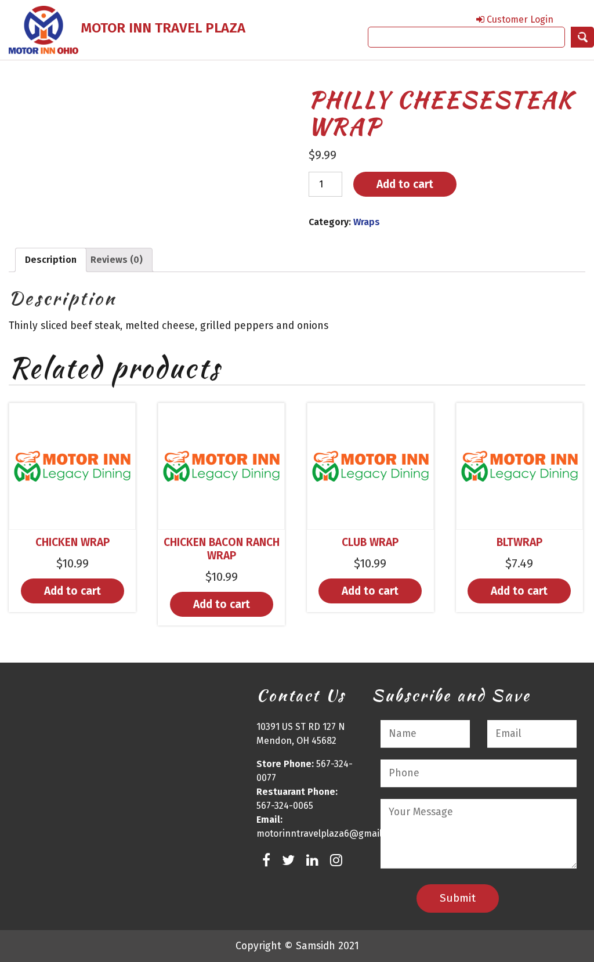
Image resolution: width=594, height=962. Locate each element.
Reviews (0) (116, 259)
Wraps (366, 221)
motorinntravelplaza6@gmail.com (329, 833)
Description (51, 259)
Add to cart (404, 184)
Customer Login (518, 19)
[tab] (50, 260)
